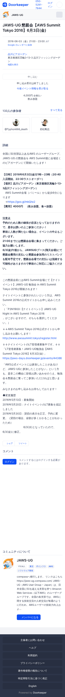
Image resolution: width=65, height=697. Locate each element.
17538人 (21, 566)
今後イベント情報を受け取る (32, 88)
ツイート (22, 443)
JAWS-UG (17, 14)
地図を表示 (13, 64)
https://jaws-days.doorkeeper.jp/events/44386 (32, 358)
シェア (9, 443)
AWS (51, 566)
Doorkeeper (39, 692)
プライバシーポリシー (32, 662)
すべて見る (56, 110)
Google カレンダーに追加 (20, 45)
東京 (31, 566)
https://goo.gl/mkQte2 (21, 201)
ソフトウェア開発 (25, 570)
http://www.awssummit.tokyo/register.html (30, 338)
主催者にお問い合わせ (32, 639)
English (33, 685)
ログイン (9, 461)
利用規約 (32, 655)
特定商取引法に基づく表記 (32, 678)
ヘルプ (32, 647)
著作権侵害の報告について (32, 670)
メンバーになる (29, 617)
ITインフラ (41, 566)
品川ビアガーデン (18, 54)
